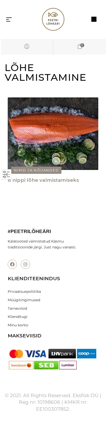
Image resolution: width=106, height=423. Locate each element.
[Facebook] (12, 264)
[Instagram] (25, 264)
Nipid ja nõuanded (36, 170)
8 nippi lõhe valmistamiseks (43, 180)
